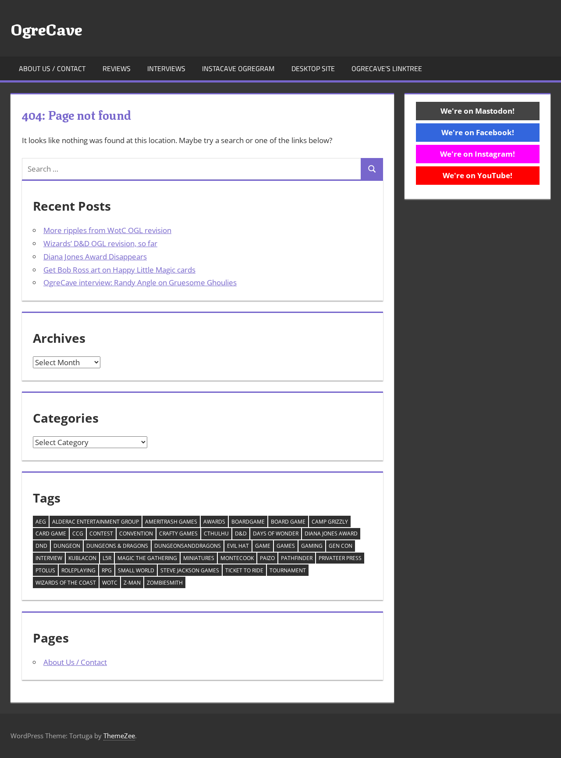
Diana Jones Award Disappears (95, 256)
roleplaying (78, 570)
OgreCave (46, 28)
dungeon (66, 546)
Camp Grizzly (330, 521)
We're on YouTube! (477, 175)
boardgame (248, 521)
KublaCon (82, 558)
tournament (288, 570)
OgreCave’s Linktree (387, 68)
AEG (41, 521)
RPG (107, 570)
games (286, 546)
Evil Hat (238, 546)
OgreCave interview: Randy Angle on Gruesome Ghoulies (140, 282)
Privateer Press (340, 558)
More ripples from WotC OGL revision (107, 230)
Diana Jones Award (331, 533)
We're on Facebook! (477, 132)
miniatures (198, 558)
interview (49, 558)
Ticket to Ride (244, 570)
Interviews (166, 68)
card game (51, 533)
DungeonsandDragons (187, 546)
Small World (136, 570)
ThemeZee (119, 735)
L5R (107, 558)
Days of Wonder (275, 533)
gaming (312, 546)
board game (288, 521)
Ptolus (45, 570)
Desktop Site (313, 68)
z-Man (132, 582)
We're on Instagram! (477, 154)
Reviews (117, 68)
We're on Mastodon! (477, 111)
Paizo (267, 558)
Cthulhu (216, 533)
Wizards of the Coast (66, 582)
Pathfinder (296, 558)
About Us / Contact (52, 68)
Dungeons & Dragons (117, 546)
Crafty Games (178, 533)
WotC (109, 582)
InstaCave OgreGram (238, 68)
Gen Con (340, 546)
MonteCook (237, 558)
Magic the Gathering (147, 558)
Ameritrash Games (171, 521)
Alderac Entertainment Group (95, 521)
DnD (41, 546)
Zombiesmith (165, 582)
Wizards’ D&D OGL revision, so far (100, 243)
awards (214, 521)
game (262, 546)
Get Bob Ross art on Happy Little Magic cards (119, 270)
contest (101, 533)
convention (136, 533)
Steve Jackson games (189, 570)
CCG (77, 533)
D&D (241, 533)
